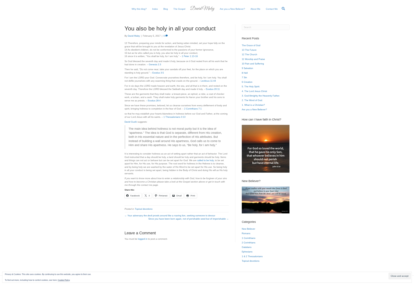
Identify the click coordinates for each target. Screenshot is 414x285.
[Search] (282, 8)
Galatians (246, 247)
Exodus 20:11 (213, 89)
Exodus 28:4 (154, 100)
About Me (255, 9)
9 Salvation (247, 68)
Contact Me (272, 9)
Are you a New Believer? (232, 9)
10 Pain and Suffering (253, 63)
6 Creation (247, 82)
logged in (142, 239)
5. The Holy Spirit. (251, 86)
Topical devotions (144, 209)
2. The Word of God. (252, 100)
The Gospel (179, 9)
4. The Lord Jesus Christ (254, 91)
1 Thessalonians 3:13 (174, 117)
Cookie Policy (64, 280)
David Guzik (131, 121)
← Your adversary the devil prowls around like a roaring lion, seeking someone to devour (170, 215)
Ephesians (247, 251)
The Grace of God (251, 45)
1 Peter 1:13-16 (190, 56)
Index (155, 9)
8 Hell (245, 73)
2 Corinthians (248, 242)
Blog (165, 9)
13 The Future (249, 50)
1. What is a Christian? (253, 105)
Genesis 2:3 (155, 64)
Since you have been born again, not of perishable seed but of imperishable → (188, 218)
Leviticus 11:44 (208, 81)
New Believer (248, 229)
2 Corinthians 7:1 (193, 108)
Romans (246, 233)
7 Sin (244, 77)
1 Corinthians (248, 238)
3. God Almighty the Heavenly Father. (261, 95)
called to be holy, (205, 160)
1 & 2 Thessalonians (252, 256)
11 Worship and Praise (253, 59)
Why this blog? (139, 9)
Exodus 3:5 (158, 72)
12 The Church (249, 54)
